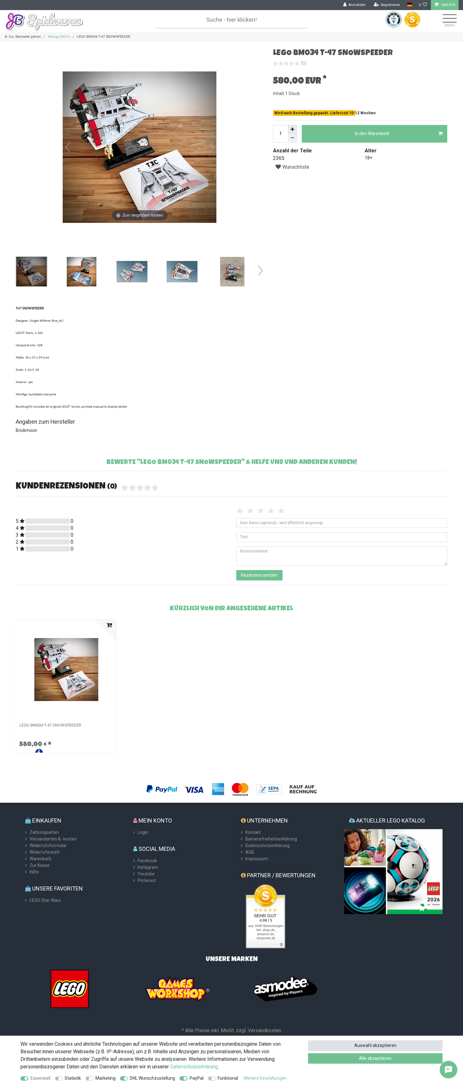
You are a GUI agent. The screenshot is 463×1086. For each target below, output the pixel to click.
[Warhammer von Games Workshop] (178, 988)
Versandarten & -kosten (53, 838)
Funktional (228, 1078)
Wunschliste (295, 167)
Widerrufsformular (48, 845)
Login (143, 832)
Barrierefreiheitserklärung (271, 838)
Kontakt (253, 832)
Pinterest (147, 880)
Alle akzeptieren (375, 1058)
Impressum (256, 858)
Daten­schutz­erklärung (194, 1067)
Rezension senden (259, 575)
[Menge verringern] (292, 138)
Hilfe (34, 871)
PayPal (196, 1078)
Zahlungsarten (44, 832)
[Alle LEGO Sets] (69, 988)
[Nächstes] (211, 147)
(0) (303, 63)
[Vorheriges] (68, 147)
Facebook (147, 860)
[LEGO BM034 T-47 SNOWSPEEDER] (31, 272)
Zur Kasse (39, 865)
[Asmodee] (285, 988)
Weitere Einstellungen (265, 1078)
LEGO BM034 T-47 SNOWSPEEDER (50, 725)
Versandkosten (264, 1030)
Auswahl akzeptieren (375, 1045)
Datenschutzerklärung (267, 845)
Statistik (73, 1078)
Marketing (105, 1078)
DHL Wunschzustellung (152, 1078)
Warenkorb (40, 858)
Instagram (148, 867)
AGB (249, 852)
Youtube (146, 873)
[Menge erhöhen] (292, 129)
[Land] (409, 5)
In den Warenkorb (372, 133)
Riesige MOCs (59, 37)
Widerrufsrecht (45, 852)
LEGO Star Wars (45, 900)
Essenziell (40, 1078)
